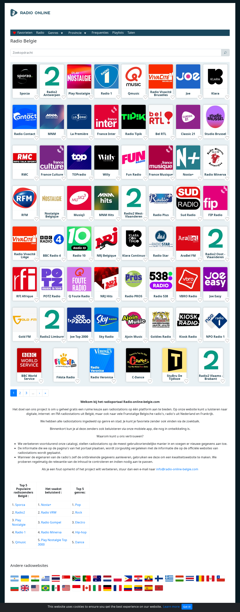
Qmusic (20, 542)
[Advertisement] (154, 18)
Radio (40, 33)
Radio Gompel (51, 522)
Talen (131, 33)
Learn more (171, 607)
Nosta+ (46, 505)
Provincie (75, 33)
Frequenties (100, 33)
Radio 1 (20, 532)
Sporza (20, 505)
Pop (78, 505)
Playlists (118, 33)
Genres (53, 33)
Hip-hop (81, 532)
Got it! (187, 606)
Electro (80, 522)
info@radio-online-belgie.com (177, 469)
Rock (78, 512)
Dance (79, 542)
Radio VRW (48, 512)
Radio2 (20, 512)
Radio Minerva (51, 532)
